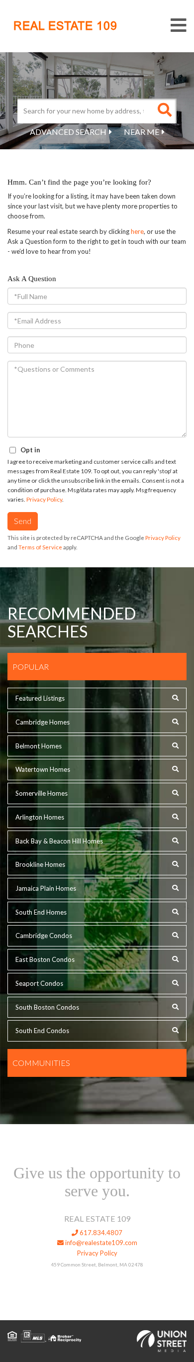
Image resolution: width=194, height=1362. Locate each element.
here (137, 231)
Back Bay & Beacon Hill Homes (59, 841)
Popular (30, 666)
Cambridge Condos (43, 936)
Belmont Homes (38, 746)
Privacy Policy (44, 499)
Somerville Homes (41, 793)
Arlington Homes (39, 817)
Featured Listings (40, 698)
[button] (164, 111)
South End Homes (41, 912)
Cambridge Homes (42, 722)
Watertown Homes (42, 769)
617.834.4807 (100, 1233)
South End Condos (42, 1031)
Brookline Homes (40, 864)
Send (22, 520)
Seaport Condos (39, 983)
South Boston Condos (47, 1007)
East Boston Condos (45, 959)
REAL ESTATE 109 (65, 25)
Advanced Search (68, 131)
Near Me (141, 131)
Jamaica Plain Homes (45, 888)
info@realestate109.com (100, 1243)
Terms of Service (40, 547)
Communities (41, 1062)
